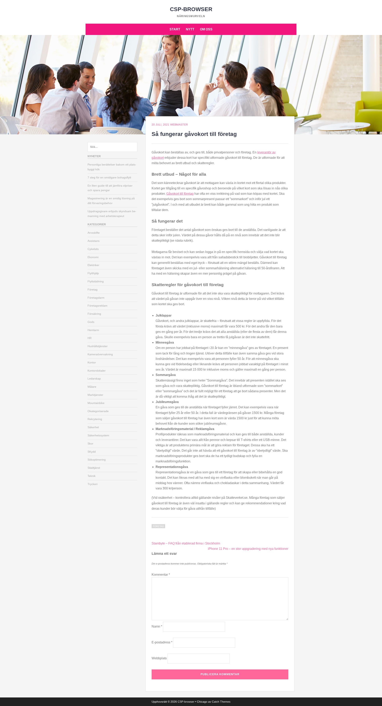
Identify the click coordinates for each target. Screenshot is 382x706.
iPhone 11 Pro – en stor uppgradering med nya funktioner (248, 548)
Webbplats (159, 658)
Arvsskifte (94, 232)
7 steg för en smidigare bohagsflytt (109, 177)
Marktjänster (95, 394)
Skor (90, 443)
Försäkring (94, 313)
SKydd (92, 451)
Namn (157, 626)
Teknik (92, 475)
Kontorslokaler (97, 370)
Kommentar (161, 574)
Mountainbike (96, 403)
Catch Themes (221, 701)
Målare (92, 386)
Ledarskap (94, 378)
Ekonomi (93, 257)
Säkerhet (93, 427)
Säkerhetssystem (98, 435)
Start (175, 29)
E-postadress (162, 642)
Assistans (93, 240)
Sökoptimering (97, 459)
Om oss (206, 29)
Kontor (92, 362)
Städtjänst (94, 467)
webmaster (179, 124)
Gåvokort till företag (180, 193)
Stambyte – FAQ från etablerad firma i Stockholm (186, 543)
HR (90, 338)
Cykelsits (93, 249)
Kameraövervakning (100, 354)
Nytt (190, 29)
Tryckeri (92, 484)
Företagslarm (96, 297)
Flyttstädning (96, 281)
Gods (91, 321)
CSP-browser (191, 9)
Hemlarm (93, 330)
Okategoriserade (98, 411)
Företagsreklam (97, 305)
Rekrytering (95, 419)
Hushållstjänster (98, 346)
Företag (158, 526)
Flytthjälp (93, 273)
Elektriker (93, 265)
